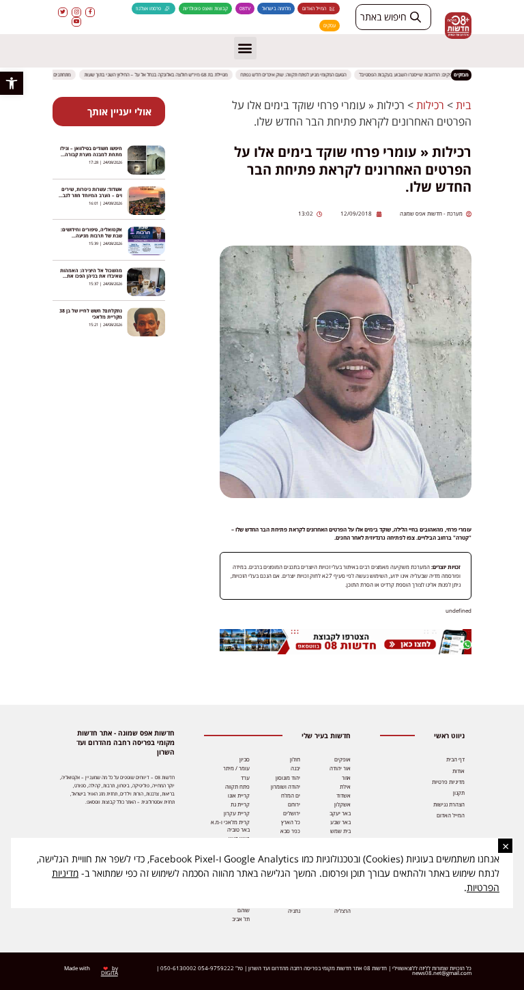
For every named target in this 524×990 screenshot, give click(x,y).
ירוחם (294, 804)
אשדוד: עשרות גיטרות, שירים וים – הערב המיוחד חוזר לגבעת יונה (89, 195)
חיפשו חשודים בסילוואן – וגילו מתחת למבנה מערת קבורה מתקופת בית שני (91, 154)
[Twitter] (63, 12)
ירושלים (291, 813)
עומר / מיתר (236, 768)
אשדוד (343, 795)
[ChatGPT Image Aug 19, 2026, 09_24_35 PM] (346, 652)
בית (463, 105)
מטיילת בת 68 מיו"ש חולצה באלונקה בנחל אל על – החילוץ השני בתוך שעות (161, 75)
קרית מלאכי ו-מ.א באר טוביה (230, 826)
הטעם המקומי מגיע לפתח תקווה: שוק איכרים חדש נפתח (299, 75)
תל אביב (241, 919)
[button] (11, 83)
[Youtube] (76, 22)
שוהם (243, 910)
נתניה (294, 910)
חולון (295, 759)
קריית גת (240, 804)
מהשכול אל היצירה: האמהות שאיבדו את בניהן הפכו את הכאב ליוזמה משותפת (91, 276)
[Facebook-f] (90, 12)
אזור (346, 777)
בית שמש (340, 831)
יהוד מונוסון (288, 777)
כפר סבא (290, 831)
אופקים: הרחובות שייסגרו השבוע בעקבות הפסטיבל (413, 75)
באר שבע (340, 822)
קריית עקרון (237, 813)
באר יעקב (340, 813)
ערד (245, 777)
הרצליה (342, 910)
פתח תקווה (237, 786)
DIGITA (109, 973)
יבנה (295, 768)
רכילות (430, 105)
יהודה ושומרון (285, 786)
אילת (345, 786)
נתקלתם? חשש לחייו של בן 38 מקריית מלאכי (90, 314)
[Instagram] (76, 12)
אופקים (342, 759)
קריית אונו (239, 795)
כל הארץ (290, 822)
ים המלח (290, 795)
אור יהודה (340, 768)
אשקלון (342, 804)
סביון (244, 759)
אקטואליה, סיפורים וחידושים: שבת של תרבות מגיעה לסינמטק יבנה (91, 236)
